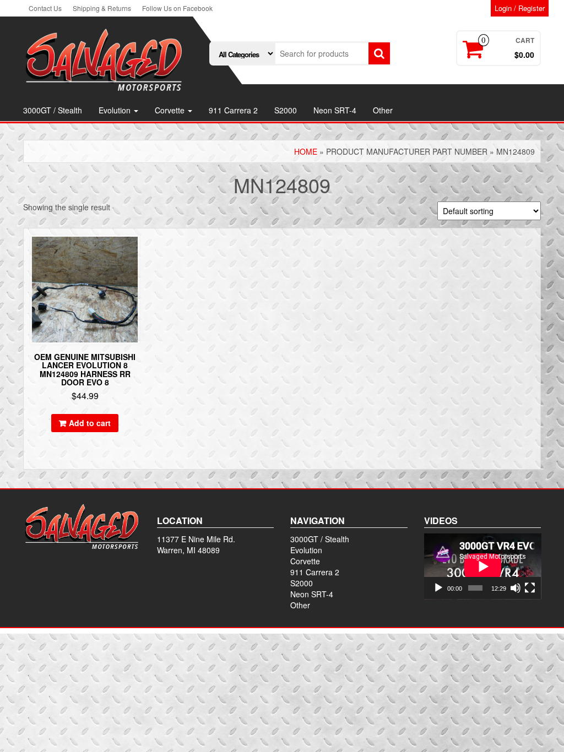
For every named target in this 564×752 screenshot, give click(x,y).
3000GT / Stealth (52, 110)
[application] (482, 566)
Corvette (171, 110)
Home (305, 151)
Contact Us (45, 8)
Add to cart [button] (90, 422)
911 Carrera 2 (233, 110)
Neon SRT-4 (334, 110)
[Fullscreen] (529, 587)
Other (383, 110)
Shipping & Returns (102, 8)
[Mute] (515, 587)
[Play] (438, 587)
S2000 (285, 110)
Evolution (116, 110)
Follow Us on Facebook (177, 8)
